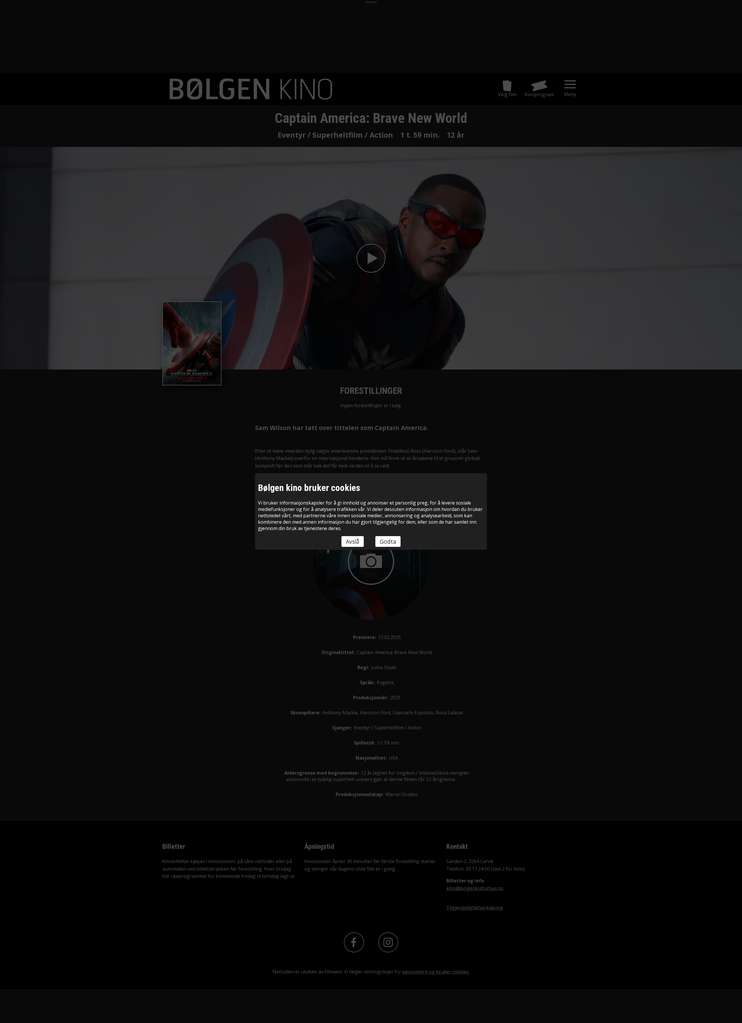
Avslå (352, 541)
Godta (388, 541)
